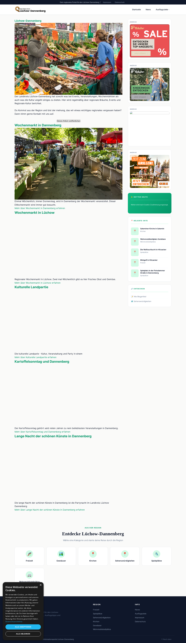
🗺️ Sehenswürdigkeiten (141, 301)
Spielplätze (97, 614)
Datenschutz (120, 2)
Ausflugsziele (162, 9)
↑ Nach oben (166, 639)
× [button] (40, 585)
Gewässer (97, 625)
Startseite (136, 9)
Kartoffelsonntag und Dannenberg (42, 361)
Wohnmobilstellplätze (102, 629)
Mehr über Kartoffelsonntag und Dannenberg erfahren (42, 431)
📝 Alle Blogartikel (138, 296)
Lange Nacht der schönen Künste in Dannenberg (53, 436)
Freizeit (96, 610)
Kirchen (96, 621)
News (148, 9)
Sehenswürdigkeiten (102, 617)
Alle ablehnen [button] (23, 634)
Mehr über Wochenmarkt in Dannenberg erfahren (40, 208)
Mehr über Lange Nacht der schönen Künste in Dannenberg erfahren (50, 509)
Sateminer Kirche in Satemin (152, 228)
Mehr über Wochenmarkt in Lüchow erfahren (37, 282)
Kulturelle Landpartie (31, 287)
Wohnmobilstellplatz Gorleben (153, 239)
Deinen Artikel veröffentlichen (68, 121)
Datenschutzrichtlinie (13, 621)
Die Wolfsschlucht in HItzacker (153, 249)
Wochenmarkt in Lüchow (34, 213)
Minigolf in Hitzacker (149, 260)
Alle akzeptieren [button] (23, 627)
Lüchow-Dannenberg (28, 20)
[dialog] (23, 611)
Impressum (107, 2)
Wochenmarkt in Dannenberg (38, 125)
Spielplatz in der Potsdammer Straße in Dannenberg (152, 271)
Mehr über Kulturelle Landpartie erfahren (35, 357)
